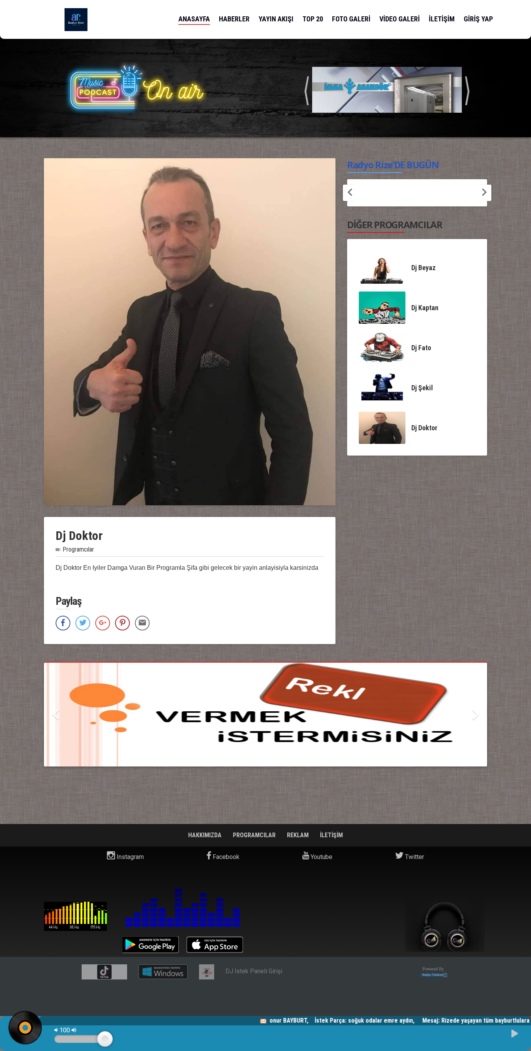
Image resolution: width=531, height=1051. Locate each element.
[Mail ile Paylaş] (142, 623)
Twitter (413, 857)
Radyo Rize (75, 916)
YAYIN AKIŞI (276, 19)
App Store (215, 944)
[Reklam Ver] (265, 714)
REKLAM (298, 835)
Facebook (225, 857)
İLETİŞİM (442, 19)
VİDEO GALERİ (399, 19)
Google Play (150, 944)
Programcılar (78, 549)
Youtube (320, 857)
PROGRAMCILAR (255, 835)
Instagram (129, 857)
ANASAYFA (194, 19)
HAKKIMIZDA (205, 835)
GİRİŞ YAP (478, 19)
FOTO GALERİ (351, 19)
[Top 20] (387, 89)
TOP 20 (312, 19)
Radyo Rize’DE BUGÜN (392, 164)
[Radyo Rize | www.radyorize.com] (76, 19)
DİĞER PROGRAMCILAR (394, 224)
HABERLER (234, 19)
